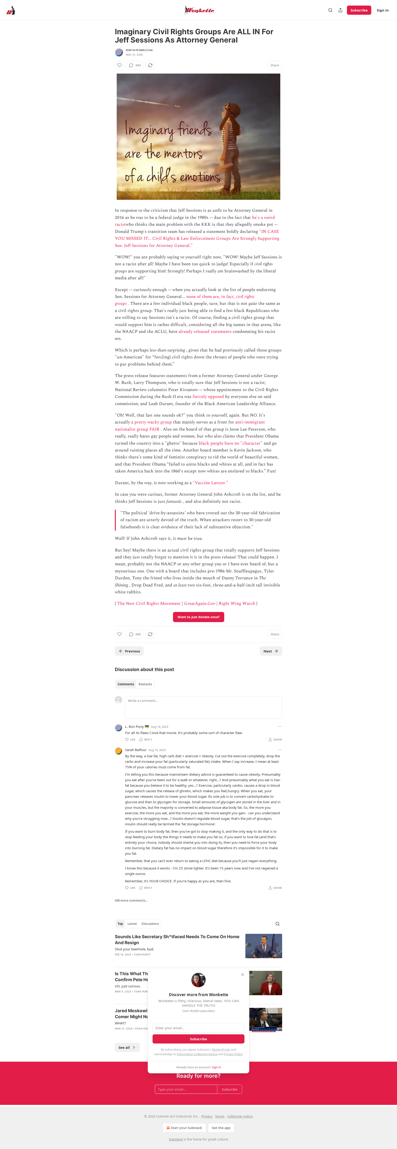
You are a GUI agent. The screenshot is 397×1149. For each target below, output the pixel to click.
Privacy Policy (233, 1054)
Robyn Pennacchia (139, 50)
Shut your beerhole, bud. (134, 949)
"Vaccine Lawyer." (210, 483)
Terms (219, 1116)
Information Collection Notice (197, 1054)
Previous (132, 651)
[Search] (330, 10)
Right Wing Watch (237, 603)
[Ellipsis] (280, 726)
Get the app (221, 1128)
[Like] (119, 65)
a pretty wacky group (151, 422)
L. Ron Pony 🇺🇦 (137, 726)
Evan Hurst (142, 954)
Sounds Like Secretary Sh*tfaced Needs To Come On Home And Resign (177, 939)
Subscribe (359, 10)
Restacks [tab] (145, 684)
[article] (198, 948)
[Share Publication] (340, 10)
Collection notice (240, 1116)
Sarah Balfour (136, 749)
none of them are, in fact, (211, 296)
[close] (242, 974)
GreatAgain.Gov (199, 603)
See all (124, 1047)
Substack (176, 1139)
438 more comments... (131, 900)
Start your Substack (186, 1128)
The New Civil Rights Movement (149, 603)
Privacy (206, 1116)
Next (268, 651)
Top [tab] (120, 924)
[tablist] (135, 684)
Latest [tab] (132, 924)
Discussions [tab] (150, 924)
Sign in (383, 10)
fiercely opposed (208, 396)
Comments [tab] (126, 684)
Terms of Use (221, 1049)
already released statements (205, 331)
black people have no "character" (231, 443)
